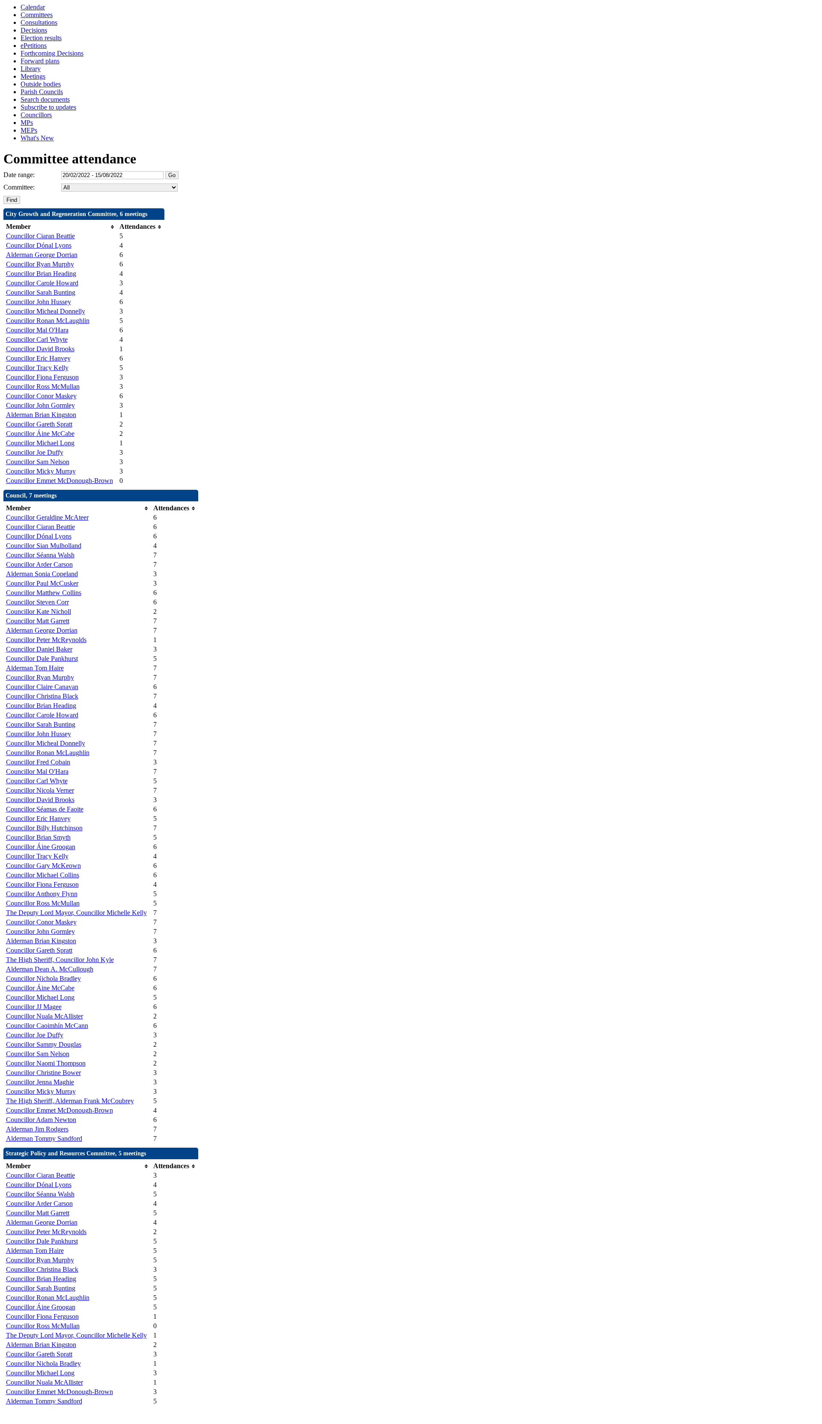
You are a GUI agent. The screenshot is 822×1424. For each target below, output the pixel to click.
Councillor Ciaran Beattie (40, 236)
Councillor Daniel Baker (39, 649)
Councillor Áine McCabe (40, 433)
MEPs (29, 130)
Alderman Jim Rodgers (37, 1129)
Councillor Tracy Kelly (37, 367)
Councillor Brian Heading (41, 273)
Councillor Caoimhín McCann (47, 1025)
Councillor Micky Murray (41, 471)
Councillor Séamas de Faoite (44, 809)
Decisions (34, 30)
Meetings (33, 76)
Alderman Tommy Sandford (44, 1138)
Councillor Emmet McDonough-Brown (59, 480)
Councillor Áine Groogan (40, 846)
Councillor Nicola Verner (40, 790)
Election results (41, 37)
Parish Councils (42, 91)
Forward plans (40, 61)
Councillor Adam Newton (41, 1119)
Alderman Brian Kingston (41, 414)
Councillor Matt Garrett (37, 621)
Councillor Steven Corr (37, 602)
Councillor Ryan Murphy (40, 264)
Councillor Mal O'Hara (37, 330)
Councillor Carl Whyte (37, 339)
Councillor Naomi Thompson (46, 1063)
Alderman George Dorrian (41, 254)
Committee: (19, 187)
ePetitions (34, 45)
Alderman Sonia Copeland (42, 573)
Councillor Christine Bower (43, 1072)
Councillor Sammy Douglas (43, 1044)
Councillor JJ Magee (34, 1006)
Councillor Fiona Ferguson (42, 377)
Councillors (36, 114)
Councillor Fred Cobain (38, 762)
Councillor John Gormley (40, 405)
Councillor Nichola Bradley (43, 978)
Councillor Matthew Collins (43, 592)
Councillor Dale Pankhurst (42, 658)
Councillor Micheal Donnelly (45, 311)
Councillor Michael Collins (42, 875)
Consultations (39, 22)
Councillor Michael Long (40, 443)
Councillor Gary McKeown (43, 865)
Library (31, 68)
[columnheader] (60, 226)
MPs (27, 122)
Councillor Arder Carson (39, 564)
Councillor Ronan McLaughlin (47, 320)
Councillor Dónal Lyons (38, 245)
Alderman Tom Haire (35, 668)
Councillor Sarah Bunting (40, 292)
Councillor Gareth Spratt (39, 424)
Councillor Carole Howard (42, 283)
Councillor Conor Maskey (41, 396)
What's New (37, 138)
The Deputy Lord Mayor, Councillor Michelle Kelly (76, 912)
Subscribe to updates (48, 107)
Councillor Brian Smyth (38, 837)
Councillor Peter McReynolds (46, 639)
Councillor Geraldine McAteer (47, 517)
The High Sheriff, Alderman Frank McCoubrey (70, 1100)
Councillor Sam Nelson (37, 461)
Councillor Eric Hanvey (38, 358)
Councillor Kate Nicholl (38, 611)
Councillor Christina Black (42, 696)
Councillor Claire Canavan (42, 686)
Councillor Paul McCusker (42, 583)
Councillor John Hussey (38, 301)
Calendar (33, 7)
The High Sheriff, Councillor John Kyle (60, 959)
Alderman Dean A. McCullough (49, 969)
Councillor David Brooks (40, 348)
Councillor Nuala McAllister (44, 1016)
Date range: (19, 174)
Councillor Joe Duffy (34, 452)
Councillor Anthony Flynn (41, 893)
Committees (37, 14)
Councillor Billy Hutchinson (44, 828)
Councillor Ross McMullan (43, 386)
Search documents (45, 99)
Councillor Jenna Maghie (40, 1082)
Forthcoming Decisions (52, 53)
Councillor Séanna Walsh (40, 555)
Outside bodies (41, 84)
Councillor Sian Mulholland (43, 545)
